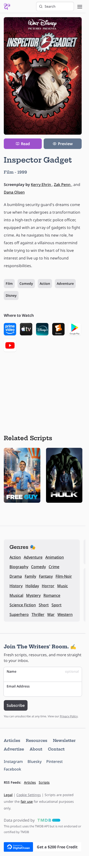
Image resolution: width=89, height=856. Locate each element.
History (16, 585)
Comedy (26, 283)
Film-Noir (64, 576)
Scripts (44, 782)
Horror (48, 585)
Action (45, 283)
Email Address (18, 686)
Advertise (14, 749)
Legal (8, 795)
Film (9, 283)
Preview (65, 143)
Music (62, 585)
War (51, 614)
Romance (51, 595)
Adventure (65, 283)
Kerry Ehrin (41, 184)
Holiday (32, 585)
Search (50, 6)
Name (43, 671)
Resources (36, 740)
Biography (18, 566)
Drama (15, 576)
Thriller (38, 614)
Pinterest (54, 761)
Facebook (12, 769)
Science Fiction (22, 605)
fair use (27, 801)
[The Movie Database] (48, 820)
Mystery (33, 595)
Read (25, 143)
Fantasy (46, 576)
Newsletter (64, 740)
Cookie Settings (28, 795)
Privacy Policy (69, 716)
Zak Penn (62, 184)
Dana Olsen (14, 192)
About (36, 749)
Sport (56, 605)
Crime (54, 566)
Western (65, 614)
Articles (12, 740)
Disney (11, 295)
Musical (16, 595)
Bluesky (35, 761)
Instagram (13, 761)
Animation (54, 557)
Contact (56, 749)
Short (44, 605)
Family (30, 576)
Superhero (19, 614)
